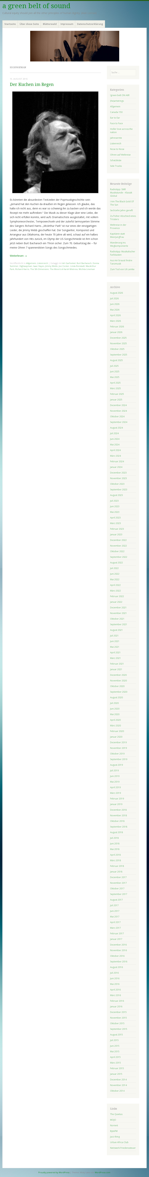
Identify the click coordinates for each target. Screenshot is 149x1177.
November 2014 (118, 1085)
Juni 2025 (114, 371)
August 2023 (116, 495)
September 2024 (118, 422)
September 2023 (118, 489)
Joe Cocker (64, 266)
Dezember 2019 (118, 742)
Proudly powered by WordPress (53, 1172)
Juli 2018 (114, 837)
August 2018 (116, 832)
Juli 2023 (114, 500)
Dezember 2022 (118, 540)
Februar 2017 (117, 933)
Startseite (10, 24)
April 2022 (115, 585)
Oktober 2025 (117, 349)
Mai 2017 (114, 916)
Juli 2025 (114, 365)
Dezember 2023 (118, 472)
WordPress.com (102, 1172)
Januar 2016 (116, 1006)
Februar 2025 (117, 394)
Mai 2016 (114, 984)
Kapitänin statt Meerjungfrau (117, 235)
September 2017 (118, 894)
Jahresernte (116, 137)
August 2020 (116, 697)
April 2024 (115, 450)
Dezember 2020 (118, 675)
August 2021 (116, 630)
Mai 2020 (114, 714)
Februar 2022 (117, 596)
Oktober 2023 (117, 483)
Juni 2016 (114, 978)
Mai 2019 (114, 781)
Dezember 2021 (118, 607)
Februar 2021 (117, 663)
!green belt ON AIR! (120, 95)
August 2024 (116, 427)
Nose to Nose (117, 149)
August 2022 (116, 562)
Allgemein (31, 263)
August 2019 (116, 764)
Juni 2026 (114, 304)
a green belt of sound (36, 6)
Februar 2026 (117, 326)
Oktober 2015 (117, 1023)
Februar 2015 (117, 1068)
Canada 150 (116, 112)
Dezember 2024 (118, 405)
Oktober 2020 (117, 686)
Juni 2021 (114, 641)
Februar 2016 (117, 1000)
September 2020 (118, 691)
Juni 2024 (114, 438)
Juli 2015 (114, 1040)
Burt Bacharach (84, 263)
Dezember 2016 (118, 944)
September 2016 (118, 961)
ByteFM (114, 1131)
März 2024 (115, 455)
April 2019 (115, 787)
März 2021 (115, 658)
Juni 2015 (114, 1045)
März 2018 (115, 860)
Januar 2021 (116, 669)
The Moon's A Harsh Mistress (64, 269)
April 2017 (115, 922)
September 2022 (118, 556)
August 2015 (116, 1034)
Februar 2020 (117, 731)
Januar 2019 (116, 804)
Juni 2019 (114, 776)
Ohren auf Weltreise (120, 154)
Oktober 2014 (117, 1090)
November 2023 (118, 478)
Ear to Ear (115, 117)
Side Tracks (116, 165)
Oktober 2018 (117, 821)
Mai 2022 (114, 579)
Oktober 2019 (117, 753)
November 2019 (118, 748)
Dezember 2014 (118, 1079)
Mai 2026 (114, 309)
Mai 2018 (114, 849)
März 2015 (115, 1062)
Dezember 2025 (118, 337)
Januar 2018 (116, 871)
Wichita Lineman (87, 269)
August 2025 (116, 360)
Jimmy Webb (51, 266)
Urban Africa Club (119, 1142)
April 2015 (115, 1057)
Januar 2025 (116, 399)
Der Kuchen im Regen (32, 84)
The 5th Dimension (39, 269)
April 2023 (115, 517)
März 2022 (115, 590)
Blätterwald (50, 24)
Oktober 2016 (117, 955)
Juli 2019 (114, 770)
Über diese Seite (29, 24)
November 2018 (118, 815)
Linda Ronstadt (77, 266)
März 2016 (115, 995)
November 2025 (118, 343)
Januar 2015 (116, 1073)
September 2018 (118, 826)
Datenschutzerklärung (90, 24)
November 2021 (118, 613)
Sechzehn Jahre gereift (121, 210)
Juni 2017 (114, 911)
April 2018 (115, 854)
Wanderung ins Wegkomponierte (119, 244)
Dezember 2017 (118, 877)
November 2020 (118, 680)
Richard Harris (22, 269)
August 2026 (116, 292)
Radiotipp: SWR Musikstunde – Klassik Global (121, 192)
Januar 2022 (116, 601)
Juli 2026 (114, 298)
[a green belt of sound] (74, 46)
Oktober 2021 (117, 618)
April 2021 (115, 652)
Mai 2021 (114, 646)
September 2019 (118, 759)
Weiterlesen (18, 255)
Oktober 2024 (117, 416)
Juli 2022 (114, 568)
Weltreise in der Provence (118, 226)
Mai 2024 (114, 444)
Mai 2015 (114, 1051)
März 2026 (115, 320)
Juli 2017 (114, 905)
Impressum (67, 24)
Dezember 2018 (118, 809)
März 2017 (115, 927)
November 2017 (118, 882)
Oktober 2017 (117, 888)
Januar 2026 (116, 332)
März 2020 (115, 725)
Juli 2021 (114, 635)
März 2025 (115, 388)
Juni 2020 (114, 708)
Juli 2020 (114, 703)
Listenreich (42, 263)
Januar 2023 (116, 534)
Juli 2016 (114, 972)
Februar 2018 (117, 866)
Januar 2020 (116, 736)
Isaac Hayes (38, 266)
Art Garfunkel (69, 263)
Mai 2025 (114, 377)
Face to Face (116, 123)
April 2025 (115, 382)
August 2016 (116, 967)
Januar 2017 (116, 939)
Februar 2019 (117, 798)
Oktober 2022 (117, 551)
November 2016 (118, 950)
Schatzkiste (115, 160)
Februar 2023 (117, 528)
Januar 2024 (116, 467)
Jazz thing (115, 1136)
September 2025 (118, 354)
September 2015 (118, 1029)
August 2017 (116, 899)
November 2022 (118, 545)
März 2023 (115, 523)
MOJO (113, 1119)
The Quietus (116, 1114)
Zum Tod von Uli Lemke (122, 269)
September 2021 (118, 624)
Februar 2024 (117, 461)
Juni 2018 (114, 843)
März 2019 (115, 793)
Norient (114, 1125)
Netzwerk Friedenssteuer (123, 1147)
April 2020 (115, 719)
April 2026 (115, 315)
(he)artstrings (117, 100)
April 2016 (115, 989)
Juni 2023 (114, 506)
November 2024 (118, 410)
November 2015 (118, 1017)
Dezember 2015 (118, 1012)
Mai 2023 (114, 512)
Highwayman (25, 266)
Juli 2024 (114, 433)
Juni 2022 (114, 573)
